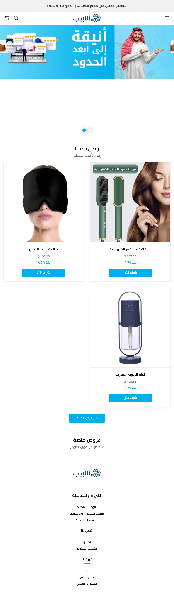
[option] (87, 81)
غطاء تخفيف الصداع (44, 249)
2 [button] (84, 130)
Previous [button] (159, 81)
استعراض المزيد (87, 418)
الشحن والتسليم (87, 583)
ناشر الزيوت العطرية (130, 374)
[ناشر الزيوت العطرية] (130, 327)
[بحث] (15, 18)
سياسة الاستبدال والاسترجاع (87, 513)
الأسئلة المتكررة (87, 548)
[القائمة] (167, 18)
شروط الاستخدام (87, 507)
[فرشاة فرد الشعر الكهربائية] (130, 202)
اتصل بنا (87, 542)
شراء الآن (130, 272)
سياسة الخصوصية (87, 520)
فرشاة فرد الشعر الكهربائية (130, 249)
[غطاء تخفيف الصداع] (44, 202)
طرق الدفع (87, 577)
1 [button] (90, 130)
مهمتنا (87, 570)
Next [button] (14, 81)
